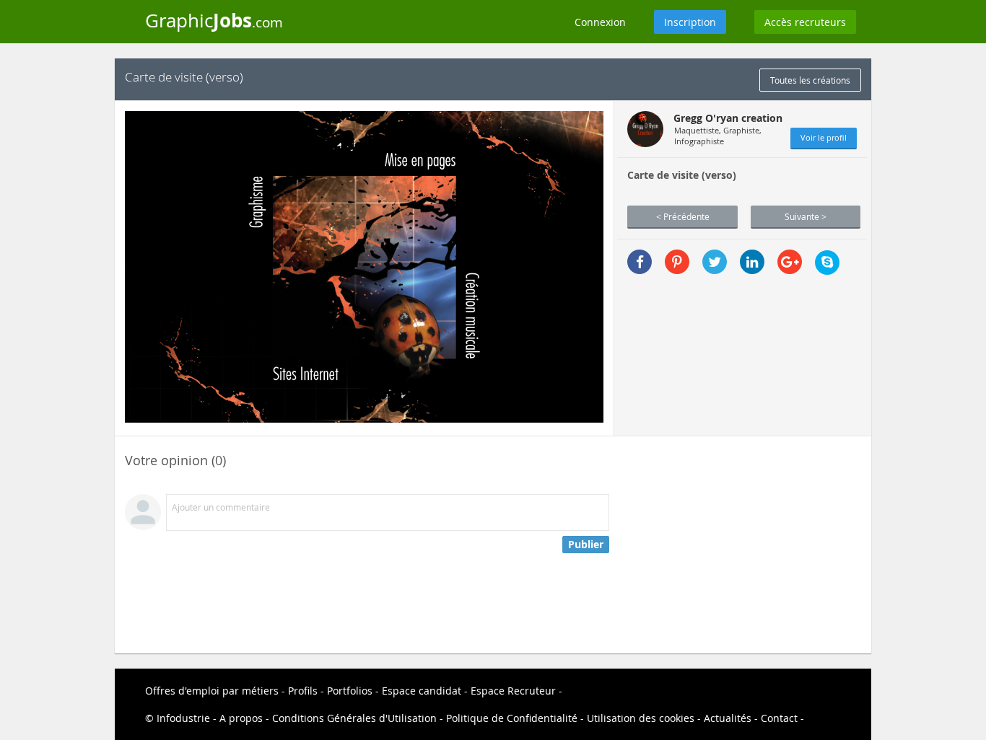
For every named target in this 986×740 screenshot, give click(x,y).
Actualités (727, 718)
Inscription (690, 22)
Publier (585, 544)
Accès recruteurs (805, 22)
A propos (241, 718)
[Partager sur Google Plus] (789, 262)
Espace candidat (421, 690)
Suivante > (805, 216)
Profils (303, 690)
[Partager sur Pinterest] (677, 262)
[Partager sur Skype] (827, 262)
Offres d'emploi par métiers (212, 690)
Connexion (600, 22)
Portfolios (349, 690)
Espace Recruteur (513, 690)
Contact (779, 718)
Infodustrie (183, 718)
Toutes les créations (810, 80)
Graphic (214, 20)
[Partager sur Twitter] (714, 262)
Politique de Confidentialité (511, 718)
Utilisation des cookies (640, 718)
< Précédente (683, 216)
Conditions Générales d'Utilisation (354, 718)
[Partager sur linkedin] (752, 262)
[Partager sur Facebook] (639, 262)
